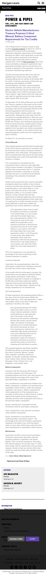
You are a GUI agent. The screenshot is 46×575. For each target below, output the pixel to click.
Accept (32, 539)
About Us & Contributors (13, 509)
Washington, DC (9, 479)
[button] (39, 3)
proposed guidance (18, 49)
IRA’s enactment (29, 62)
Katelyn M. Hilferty (13, 483)
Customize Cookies (16, 539)
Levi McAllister (11, 474)
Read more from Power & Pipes (18, 461)
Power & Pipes (6, 8)
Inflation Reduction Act (25, 456)
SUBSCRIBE (41, 8)
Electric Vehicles (13, 456)
